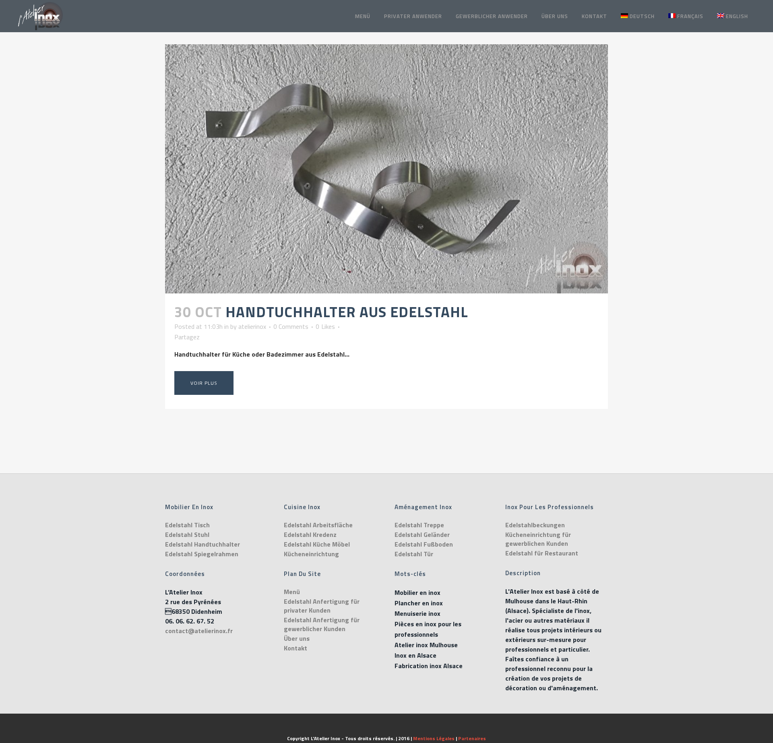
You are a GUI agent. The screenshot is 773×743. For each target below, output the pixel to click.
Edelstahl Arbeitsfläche (318, 524)
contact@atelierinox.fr (199, 631)
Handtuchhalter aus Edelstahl (346, 312)
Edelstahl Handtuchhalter (202, 544)
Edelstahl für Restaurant (541, 553)
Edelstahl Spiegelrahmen (201, 553)
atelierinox (252, 326)
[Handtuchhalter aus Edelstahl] (386, 168)
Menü (292, 591)
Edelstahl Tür (414, 553)
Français (690, 16)
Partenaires (472, 738)
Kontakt (295, 648)
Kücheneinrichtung (311, 553)
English (737, 16)
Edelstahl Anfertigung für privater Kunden (322, 606)
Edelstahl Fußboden (424, 544)
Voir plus (203, 383)
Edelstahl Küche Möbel (317, 544)
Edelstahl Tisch (187, 524)
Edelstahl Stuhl (187, 534)
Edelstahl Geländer (422, 534)
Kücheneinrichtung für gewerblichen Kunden (538, 539)
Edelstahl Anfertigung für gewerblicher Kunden (322, 624)
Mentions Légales (434, 738)
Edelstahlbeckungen (535, 524)
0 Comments (290, 326)
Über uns (297, 638)
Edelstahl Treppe (419, 524)
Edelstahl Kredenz (310, 534)
